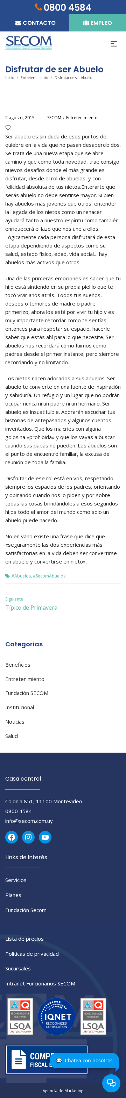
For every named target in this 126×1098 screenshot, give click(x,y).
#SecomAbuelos (49, 576)
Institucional (19, 707)
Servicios (16, 879)
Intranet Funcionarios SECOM (40, 983)
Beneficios (17, 664)
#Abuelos (21, 576)
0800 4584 (18, 811)
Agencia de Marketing (63, 1090)
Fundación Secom (26, 909)
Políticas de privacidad (32, 953)
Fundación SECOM (26, 692)
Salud (11, 735)
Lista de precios (24, 938)
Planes (13, 894)
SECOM (50, 118)
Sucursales (18, 968)
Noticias (14, 721)
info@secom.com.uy (29, 820)
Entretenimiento (34, 77)
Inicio (9, 77)
